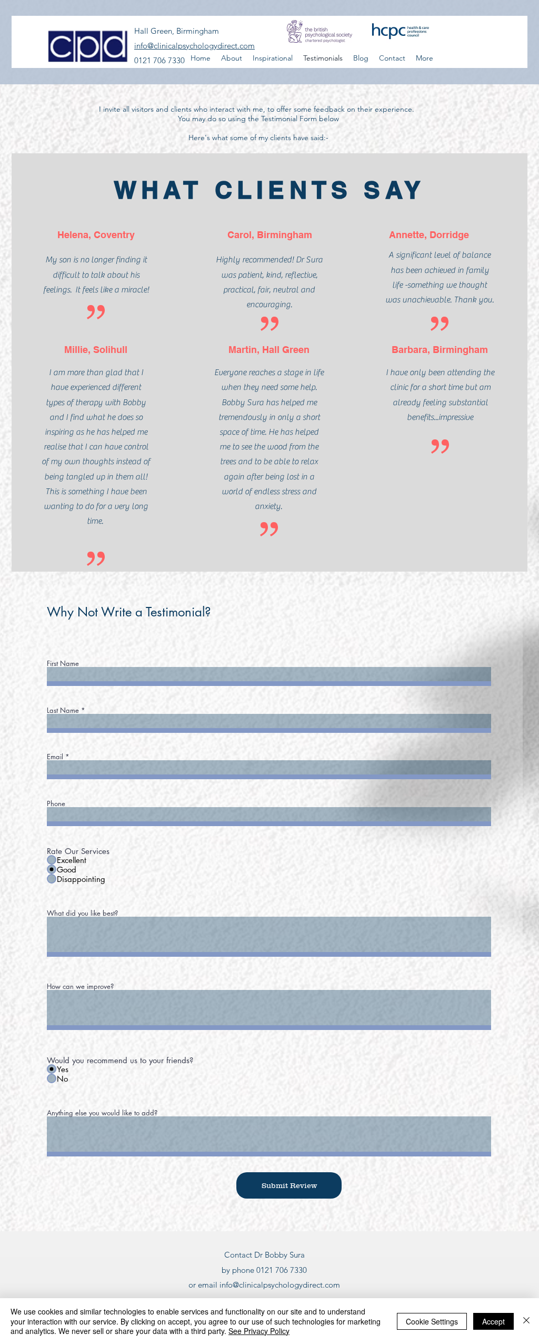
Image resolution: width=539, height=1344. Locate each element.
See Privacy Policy (259, 1331)
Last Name (63, 710)
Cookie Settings (432, 1321)
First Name (63, 663)
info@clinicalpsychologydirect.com (279, 1285)
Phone (56, 803)
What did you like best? (82, 913)
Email (55, 756)
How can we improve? (80, 986)
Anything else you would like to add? (102, 1113)
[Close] (526, 1321)
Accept (493, 1321)
